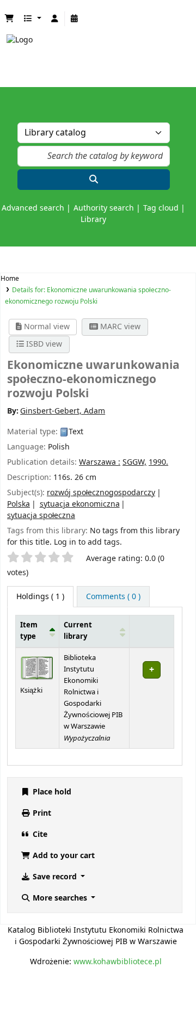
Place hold (50, 792)
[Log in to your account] (55, 19)
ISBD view (43, 344)
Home (10, 279)
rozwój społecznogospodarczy (101, 492)
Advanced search (33, 208)
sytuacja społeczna (41, 515)
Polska (18, 504)
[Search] (93, 179)
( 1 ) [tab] (40, 596)
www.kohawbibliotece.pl (118, 961)
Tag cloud (161, 208)
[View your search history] (74, 19)
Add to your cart (62, 855)
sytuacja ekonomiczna (80, 504)
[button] (9, 19)
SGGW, (134, 462)
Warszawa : (99, 462)
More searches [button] (59, 898)
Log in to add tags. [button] (88, 542)
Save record (54, 877)
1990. (158, 462)
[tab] (113, 596)
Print (40, 813)
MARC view (119, 326)
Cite (38, 834)
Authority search (104, 208)
